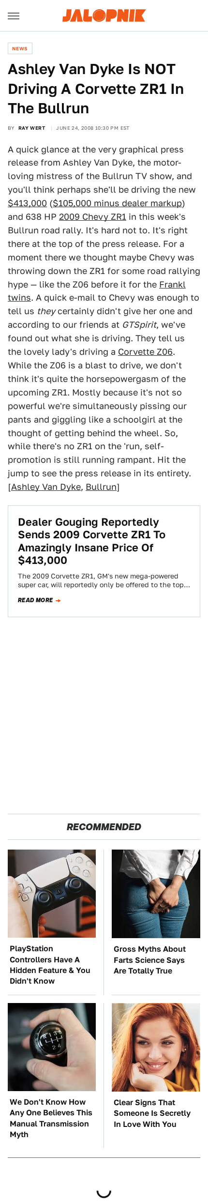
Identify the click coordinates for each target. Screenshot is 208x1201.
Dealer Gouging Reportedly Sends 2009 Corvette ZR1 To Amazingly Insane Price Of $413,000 (91, 541)
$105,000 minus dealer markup (117, 203)
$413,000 (27, 203)
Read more (35, 600)
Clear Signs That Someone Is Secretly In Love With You (152, 1113)
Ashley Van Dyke (46, 487)
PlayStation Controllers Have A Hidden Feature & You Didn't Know (50, 965)
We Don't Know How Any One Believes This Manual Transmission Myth (51, 1118)
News (20, 48)
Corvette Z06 (145, 352)
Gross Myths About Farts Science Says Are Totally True (150, 959)
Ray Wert (31, 128)
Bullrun (101, 487)
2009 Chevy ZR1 (92, 217)
